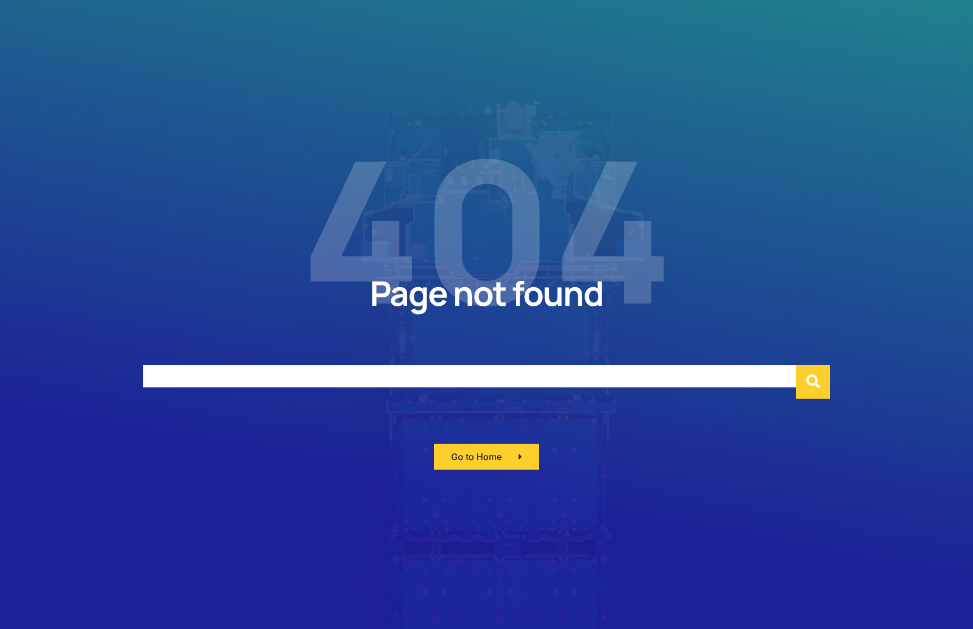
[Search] (813, 382)
